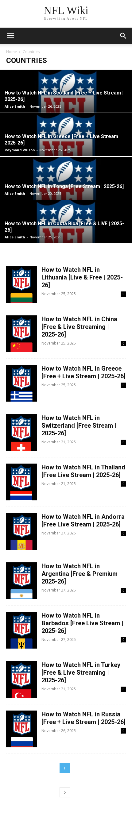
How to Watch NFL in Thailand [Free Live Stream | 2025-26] (83, 471)
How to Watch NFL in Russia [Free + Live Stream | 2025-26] (83, 718)
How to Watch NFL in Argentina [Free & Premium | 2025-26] (81, 573)
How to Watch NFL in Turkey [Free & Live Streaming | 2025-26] (80, 672)
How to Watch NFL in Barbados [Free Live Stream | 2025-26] (82, 623)
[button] (10, 36)
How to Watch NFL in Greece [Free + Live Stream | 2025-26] (83, 372)
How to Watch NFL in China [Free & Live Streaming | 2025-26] (79, 326)
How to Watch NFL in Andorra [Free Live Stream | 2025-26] (83, 520)
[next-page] (65, 792)
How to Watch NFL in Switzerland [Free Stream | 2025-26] (78, 425)
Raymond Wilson (20, 150)
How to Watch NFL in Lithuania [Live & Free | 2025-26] (82, 277)
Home (11, 51)
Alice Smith (15, 106)
